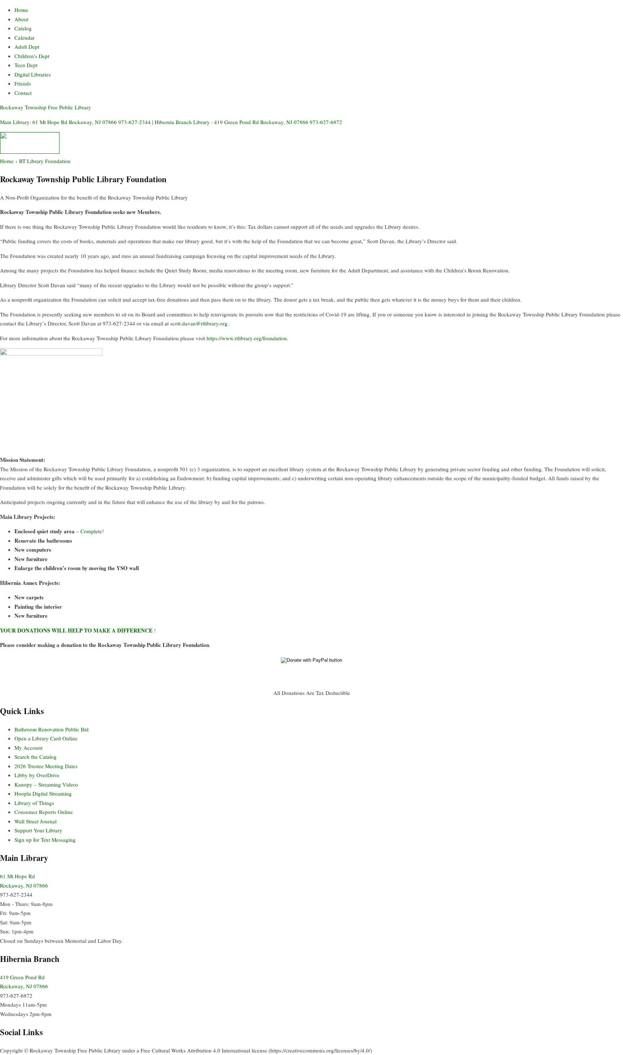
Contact (23, 92)
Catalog (23, 28)
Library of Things (34, 802)
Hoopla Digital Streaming (43, 793)
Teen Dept (25, 65)
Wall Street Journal (35, 821)
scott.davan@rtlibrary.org (198, 323)
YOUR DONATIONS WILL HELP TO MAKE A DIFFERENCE (76, 630)
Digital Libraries (32, 74)
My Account (28, 747)
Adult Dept (26, 46)
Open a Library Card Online (46, 738)
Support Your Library (38, 830)
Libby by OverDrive (36, 775)
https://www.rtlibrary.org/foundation (247, 338)
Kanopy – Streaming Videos (46, 784)
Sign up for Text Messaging (45, 839)
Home (21, 9)
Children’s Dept (31, 56)
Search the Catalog (35, 756)
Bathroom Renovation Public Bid (51, 729)
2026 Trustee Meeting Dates (46, 766)
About (21, 19)
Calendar (24, 37)
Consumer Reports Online (43, 811)
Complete (91, 531)
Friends (22, 83)
